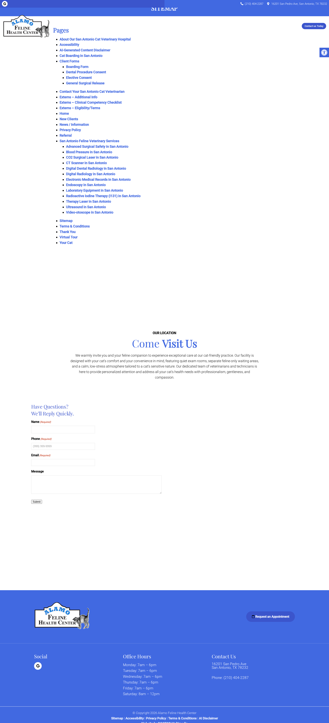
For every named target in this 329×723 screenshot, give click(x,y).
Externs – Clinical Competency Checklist (91, 102)
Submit (37, 501)
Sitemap (66, 221)
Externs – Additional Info (78, 97)
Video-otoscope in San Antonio (89, 212)
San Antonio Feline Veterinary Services (89, 141)
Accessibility (69, 45)
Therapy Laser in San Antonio (88, 201)
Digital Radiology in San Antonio (90, 174)
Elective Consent (79, 78)
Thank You (68, 232)
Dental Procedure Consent (86, 72)
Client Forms (69, 61)
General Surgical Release (85, 83)
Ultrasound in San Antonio (86, 207)
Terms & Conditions (75, 226)
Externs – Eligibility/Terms (80, 108)
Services (158, 26)
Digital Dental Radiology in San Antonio (96, 168)
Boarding (180, 26)
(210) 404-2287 (254, 4)
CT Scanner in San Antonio (86, 163)
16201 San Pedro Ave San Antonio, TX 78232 (230, 665)
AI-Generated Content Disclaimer (85, 50)
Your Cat (142, 26)
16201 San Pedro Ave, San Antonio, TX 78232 (299, 4)
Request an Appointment (272, 616)
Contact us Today (314, 26)
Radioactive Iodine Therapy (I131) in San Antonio (103, 196)
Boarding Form (77, 67)
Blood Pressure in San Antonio (89, 152)
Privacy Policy (70, 130)
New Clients (119, 26)
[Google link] (5, 4)
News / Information (74, 125)
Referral (248, 26)
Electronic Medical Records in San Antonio (98, 179)
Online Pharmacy (226, 26)
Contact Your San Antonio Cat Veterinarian (92, 91)
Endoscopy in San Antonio (86, 185)
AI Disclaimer (208, 718)
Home (84, 26)
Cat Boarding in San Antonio (81, 56)
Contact (263, 26)
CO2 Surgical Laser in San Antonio (92, 157)
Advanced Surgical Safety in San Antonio (97, 146)
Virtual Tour (68, 237)
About (97, 26)
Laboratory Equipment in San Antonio (94, 190)
